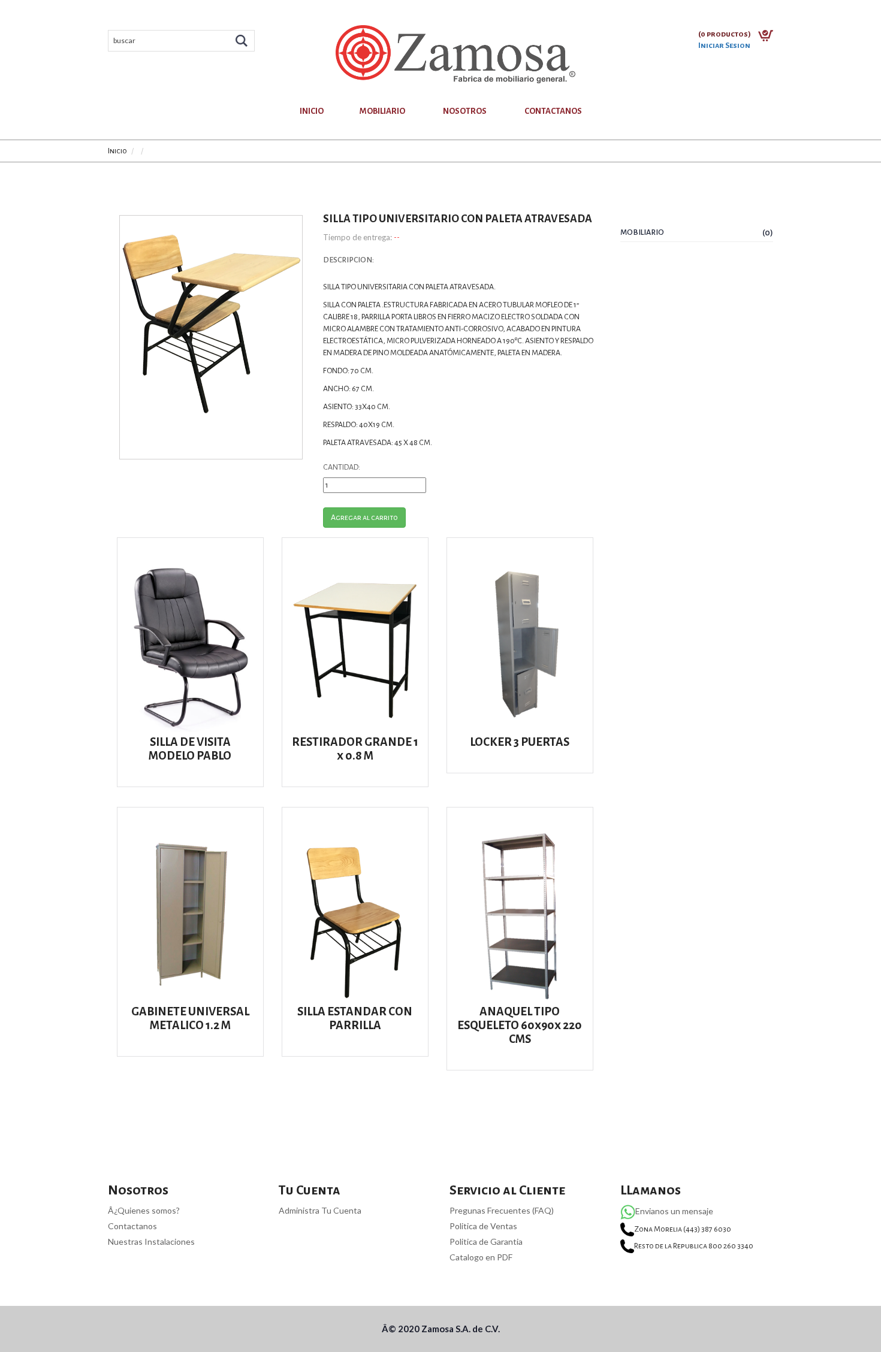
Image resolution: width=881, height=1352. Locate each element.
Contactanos (553, 111)
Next (321, 316)
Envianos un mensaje (674, 1211)
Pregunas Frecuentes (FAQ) (501, 1210)
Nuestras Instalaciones (151, 1241)
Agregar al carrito (364, 517)
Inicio (312, 111)
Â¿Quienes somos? (144, 1210)
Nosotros (465, 111)
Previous (101, 316)
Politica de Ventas (483, 1226)
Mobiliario (382, 111)
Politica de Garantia (486, 1241)
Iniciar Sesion (724, 45)
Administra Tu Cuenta (320, 1210)
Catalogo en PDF (480, 1257)
